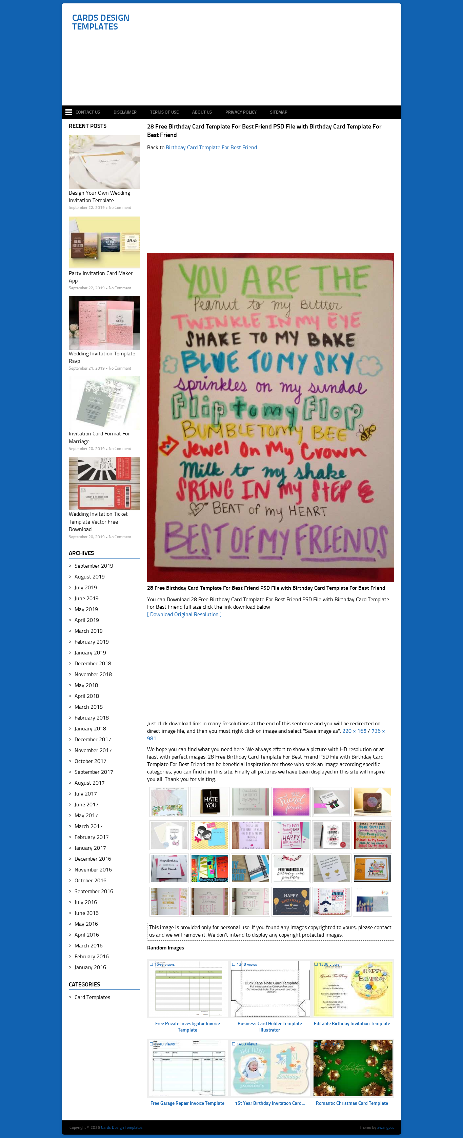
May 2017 (86, 815)
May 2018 (86, 685)
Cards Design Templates (100, 22)
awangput (385, 1127)
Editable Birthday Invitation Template (352, 1023)
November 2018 (93, 674)
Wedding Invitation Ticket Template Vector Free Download (98, 521)
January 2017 (90, 848)
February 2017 (92, 837)
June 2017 (87, 804)
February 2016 (92, 956)
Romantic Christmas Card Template (352, 1103)
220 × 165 (354, 731)
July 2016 (86, 902)
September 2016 (94, 891)
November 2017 (93, 750)
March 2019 (89, 631)
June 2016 (87, 913)
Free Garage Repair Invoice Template (187, 1103)
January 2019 (90, 652)
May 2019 (86, 609)
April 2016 (87, 934)
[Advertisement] (235, 85)
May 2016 (86, 924)
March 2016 (89, 945)
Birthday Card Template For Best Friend (211, 147)
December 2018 (93, 663)
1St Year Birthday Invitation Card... (270, 1103)
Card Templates (92, 997)
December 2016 (93, 859)
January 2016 (90, 967)
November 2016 (93, 869)
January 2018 (90, 728)
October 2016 (90, 880)
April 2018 (87, 696)
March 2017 (89, 826)
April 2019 (87, 620)
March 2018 (89, 707)
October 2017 (90, 761)
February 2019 (92, 642)
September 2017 (94, 772)
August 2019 (90, 576)
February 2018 (92, 717)
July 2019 (86, 587)
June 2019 (87, 598)
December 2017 (93, 739)
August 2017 (90, 783)
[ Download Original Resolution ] (184, 614)
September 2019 (94, 566)
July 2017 (86, 793)
